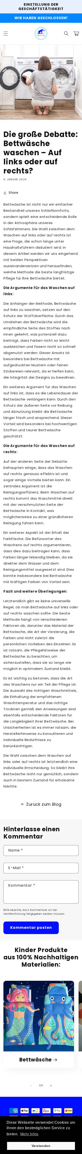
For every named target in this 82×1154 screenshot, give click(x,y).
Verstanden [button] (41, 1146)
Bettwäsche (35, 1060)
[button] (6, 33)
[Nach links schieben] (31, 1086)
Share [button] (13, 192)
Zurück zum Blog (44, 804)
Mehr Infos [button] (29, 1134)
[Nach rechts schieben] (51, 1086)
